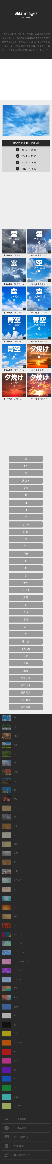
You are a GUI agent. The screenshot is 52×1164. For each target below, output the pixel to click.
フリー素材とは (21, 1137)
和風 (25, 553)
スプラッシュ (20, 952)
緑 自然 (25, 641)
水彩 (16, 871)
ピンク (17, 1060)
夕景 (25, 488)
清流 (25, 619)
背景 (16, 988)
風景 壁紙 (26, 707)
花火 (25, 546)
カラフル (18, 934)
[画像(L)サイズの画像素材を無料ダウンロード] (26, 150)
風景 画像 (26, 685)
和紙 (16, 844)
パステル (18, 1106)
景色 (25, 663)
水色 (16, 1097)
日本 (25, 656)
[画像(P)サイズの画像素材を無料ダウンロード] (26, 169)
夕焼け (25, 480)
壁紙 (16, 997)
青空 (25, 466)
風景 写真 (26, 692)
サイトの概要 (20, 1119)
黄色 (16, 1033)
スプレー (18, 970)
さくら (25, 524)
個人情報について (22, 1155)
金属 (16, 853)
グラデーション (21, 961)
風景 (25, 670)
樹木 (25, 627)
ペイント (18, 979)
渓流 (25, 612)
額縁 (16, 916)
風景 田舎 (26, 678)
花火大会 (25, 648)
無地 (16, 1006)
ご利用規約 (19, 1146)
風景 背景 (26, 700)
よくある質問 (20, 1128)
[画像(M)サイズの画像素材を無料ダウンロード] (26, 156)
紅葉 (25, 532)
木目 (16, 826)
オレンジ (18, 1042)
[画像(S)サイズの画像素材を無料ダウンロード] (26, 162)
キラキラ (18, 880)
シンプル (18, 943)
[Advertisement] (26, 82)
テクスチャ (19, 808)
